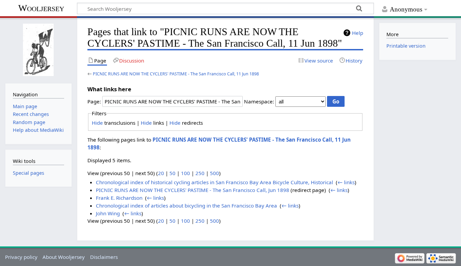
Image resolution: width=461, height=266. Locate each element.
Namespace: (259, 101)
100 (185, 173)
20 (161, 173)
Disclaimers (104, 256)
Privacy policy (21, 256)
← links (346, 182)
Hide (97, 122)
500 (214, 173)
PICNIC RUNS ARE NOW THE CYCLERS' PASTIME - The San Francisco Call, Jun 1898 (192, 190)
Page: (94, 101)
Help (357, 32)
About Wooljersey (64, 256)
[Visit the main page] (38, 50)
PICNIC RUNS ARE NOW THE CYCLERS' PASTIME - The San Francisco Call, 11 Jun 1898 (176, 74)
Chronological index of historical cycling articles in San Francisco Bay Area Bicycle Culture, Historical (214, 182)
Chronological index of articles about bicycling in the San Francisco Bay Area (186, 205)
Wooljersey (41, 8)
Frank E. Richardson (119, 197)
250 (200, 173)
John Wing (108, 213)
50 (172, 173)
